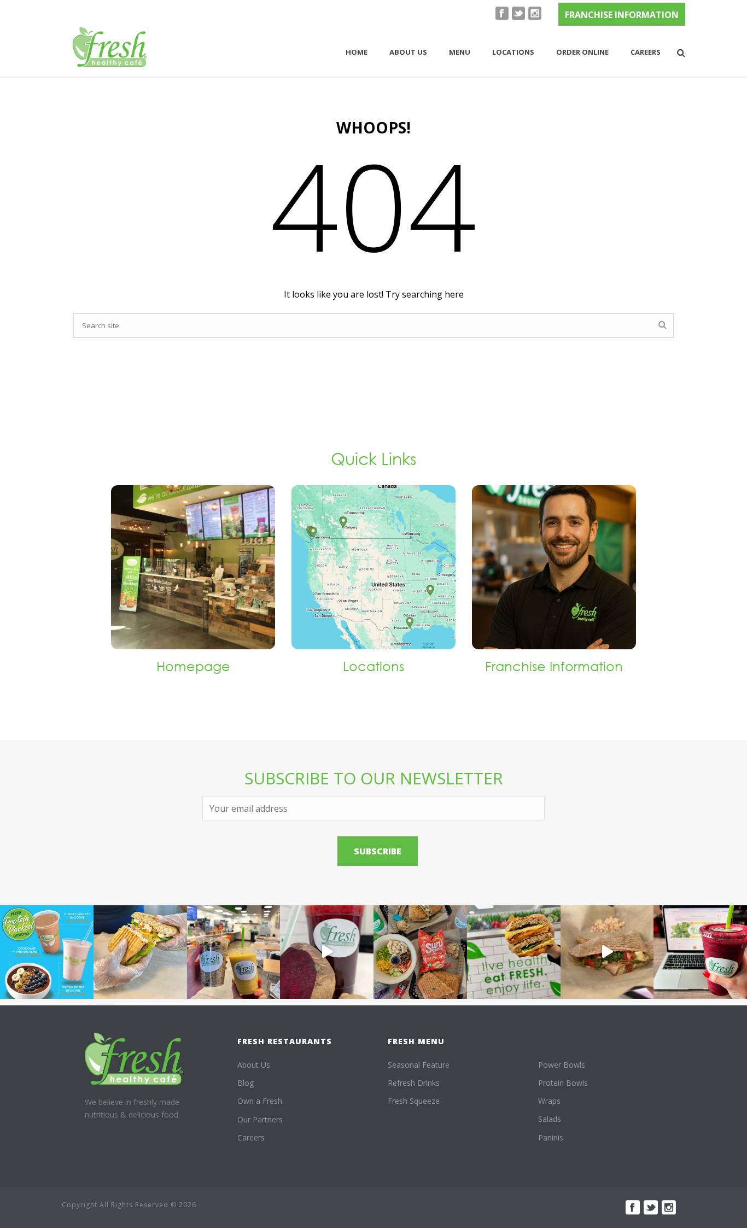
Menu (459, 52)
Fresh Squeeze (414, 1101)
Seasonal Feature (419, 1065)
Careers (646, 52)
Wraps (549, 1101)
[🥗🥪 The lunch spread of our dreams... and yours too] (420, 952)
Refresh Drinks (414, 1083)
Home (356, 52)
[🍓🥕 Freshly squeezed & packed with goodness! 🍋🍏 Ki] (327, 952)
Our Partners (260, 1119)
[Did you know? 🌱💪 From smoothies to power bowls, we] (47, 952)
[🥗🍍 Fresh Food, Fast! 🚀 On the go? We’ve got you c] (234, 952)
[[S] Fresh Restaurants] (134, 1059)
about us (408, 52)
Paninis (550, 1137)
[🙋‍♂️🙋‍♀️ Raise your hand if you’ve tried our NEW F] (607, 952)
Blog (245, 1083)
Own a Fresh (259, 1101)
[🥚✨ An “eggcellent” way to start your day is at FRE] (514, 952)
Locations (513, 52)
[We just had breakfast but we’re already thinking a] (140, 952)
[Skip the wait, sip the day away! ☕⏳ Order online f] (700, 952)
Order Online (582, 52)
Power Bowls (561, 1065)
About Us (253, 1065)
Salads (549, 1119)
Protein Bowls (563, 1083)
